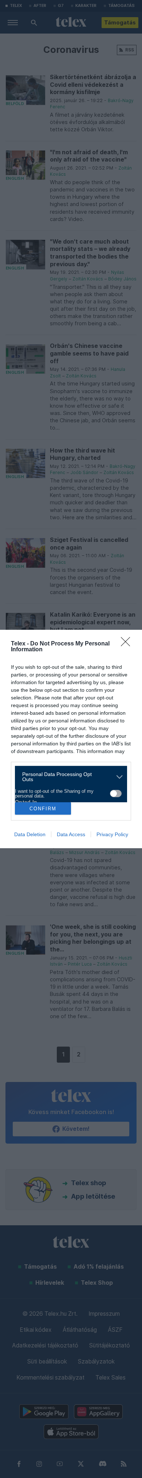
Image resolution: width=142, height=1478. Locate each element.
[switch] (116, 793)
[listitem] (68, 777)
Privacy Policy (112, 834)
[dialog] (71, 739)
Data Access (71, 834)
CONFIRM (42, 808)
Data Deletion (30, 834)
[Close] (128, 644)
